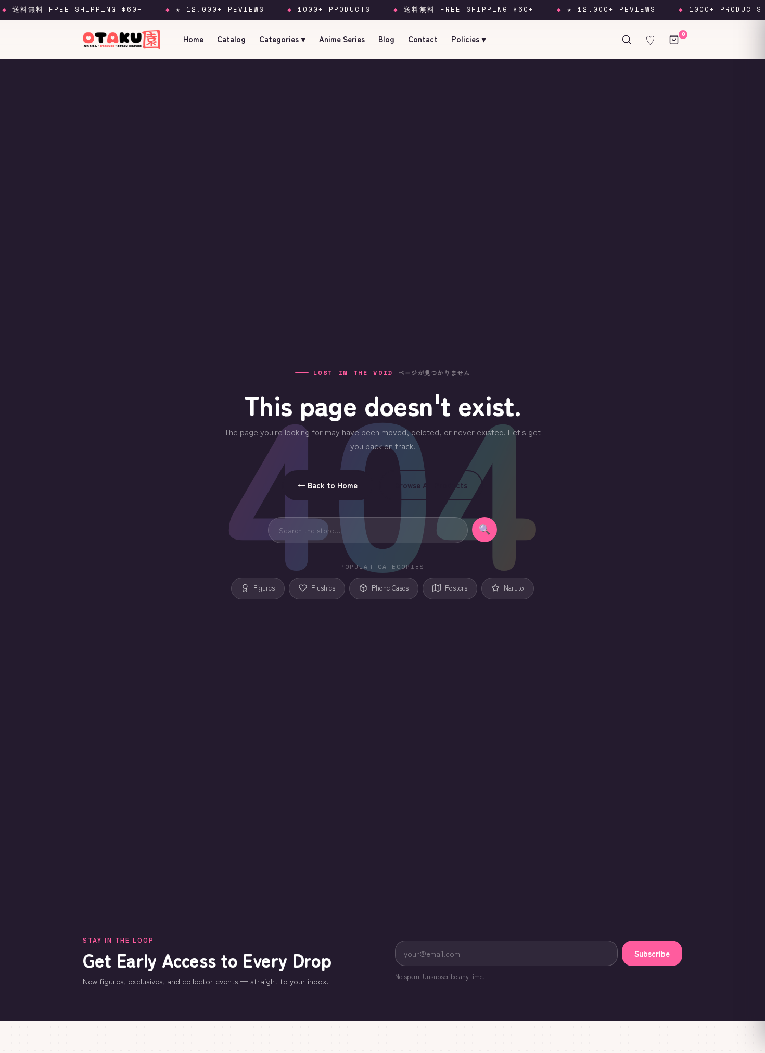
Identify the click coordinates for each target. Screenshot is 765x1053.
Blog (386, 38)
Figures (264, 588)
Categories (282, 38)
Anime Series (342, 38)
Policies (468, 38)
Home (193, 38)
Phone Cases (390, 588)
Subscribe (652, 953)
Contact (423, 38)
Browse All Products (431, 485)
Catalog (231, 38)
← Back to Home (328, 485)
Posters (456, 588)
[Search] (626, 39)
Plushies (323, 588)
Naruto (514, 588)
